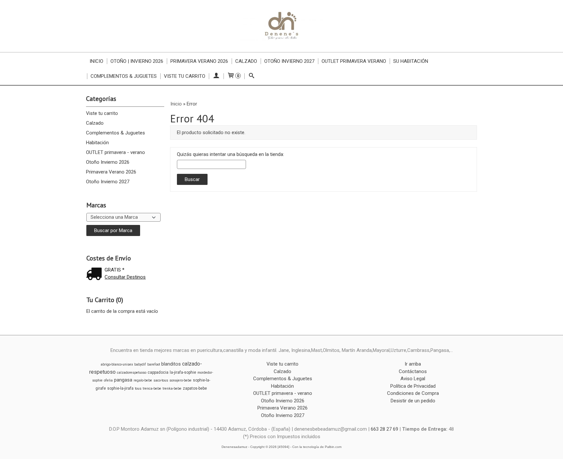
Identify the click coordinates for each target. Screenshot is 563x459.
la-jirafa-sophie (183, 372)
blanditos (171, 364)
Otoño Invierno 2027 (289, 61)
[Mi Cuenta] (216, 76)
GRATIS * (114, 270)
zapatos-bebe (195, 388)
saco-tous (160, 380)
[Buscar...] (251, 76)
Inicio (96, 61)
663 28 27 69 (384, 429)
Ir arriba (413, 364)
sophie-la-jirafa (120, 388)
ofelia (108, 380)
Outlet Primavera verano (354, 61)
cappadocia (158, 372)
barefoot (153, 364)
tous (138, 388)
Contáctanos (413, 371)
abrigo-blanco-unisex (117, 364)
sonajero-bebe (180, 380)
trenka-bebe (172, 388)
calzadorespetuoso (131, 372)
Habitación (97, 143)
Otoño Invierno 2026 (107, 162)
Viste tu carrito (184, 76)
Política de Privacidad (413, 386)
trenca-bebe (152, 388)
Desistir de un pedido (413, 401)
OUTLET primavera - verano (115, 152)
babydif (140, 364)
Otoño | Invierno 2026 (136, 61)
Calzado (246, 61)
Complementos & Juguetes (124, 76)
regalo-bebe (143, 380)
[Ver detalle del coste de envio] (95, 274)
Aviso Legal (412, 379)
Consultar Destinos (125, 277)
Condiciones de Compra (413, 393)
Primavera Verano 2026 (199, 61)
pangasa (123, 380)
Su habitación (410, 61)
